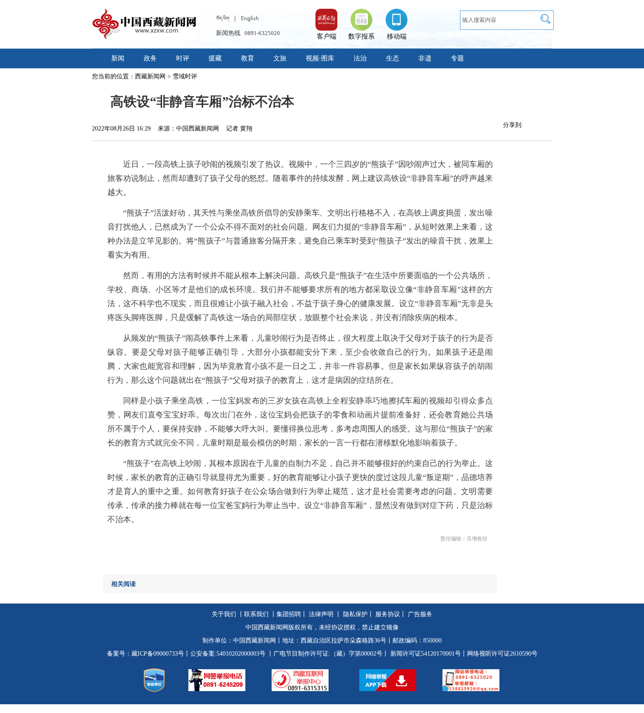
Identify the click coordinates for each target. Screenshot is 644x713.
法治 (360, 58)
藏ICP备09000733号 (157, 653)
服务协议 (387, 614)
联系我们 (256, 614)
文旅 (280, 58)
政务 (150, 58)
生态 (392, 58)
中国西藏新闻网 (254, 640)
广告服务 (420, 614)
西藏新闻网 (150, 76)
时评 (182, 58)
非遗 (425, 58)
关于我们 (224, 614)
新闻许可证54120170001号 (425, 653)
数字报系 (361, 36)
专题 (457, 58)
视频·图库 (320, 58)
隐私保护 (355, 614)
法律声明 (321, 614)
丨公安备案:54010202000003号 (224, 653)
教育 (247, 58)
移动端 (397, 36)
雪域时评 (185, 76)
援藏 (215, 58)
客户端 (326, 15)
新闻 (117, 58)
